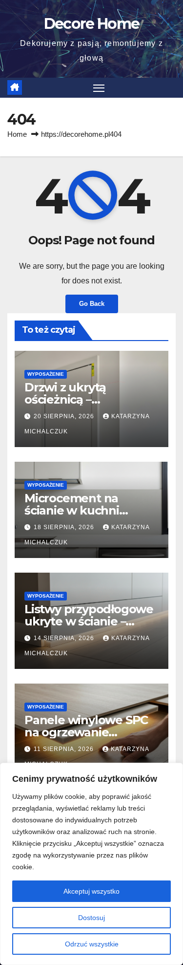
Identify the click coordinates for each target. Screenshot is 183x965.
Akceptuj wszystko (91, 891)
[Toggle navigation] (99, 88)
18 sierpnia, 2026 (65, 527)
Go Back (91, 303)
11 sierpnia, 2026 (65, 749)
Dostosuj (91, 918)
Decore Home (91, 24)
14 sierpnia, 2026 (65, 638)
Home (17, 134)
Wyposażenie (45, 374)
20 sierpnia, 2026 (65, 416)
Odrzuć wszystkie (92, 944)
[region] (91, 864)
